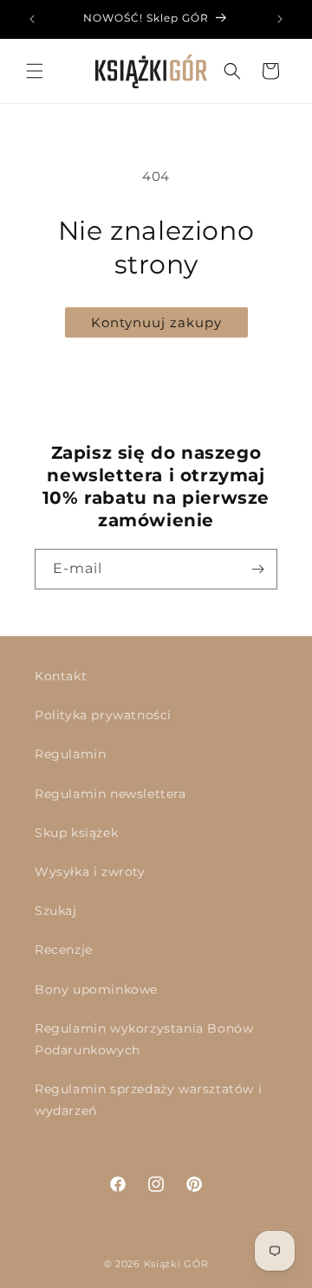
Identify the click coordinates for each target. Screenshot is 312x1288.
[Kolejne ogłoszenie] (280, 19)
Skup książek (76, 832)
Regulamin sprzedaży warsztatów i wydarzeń (148, 1099)
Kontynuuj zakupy (156, 322)
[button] (35, 71)
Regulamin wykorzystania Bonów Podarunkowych (144, 1039)
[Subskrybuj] (257, 569)
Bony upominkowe (96, 989)
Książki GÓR (176, 1264)
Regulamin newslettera (110, 794)
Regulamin (70, 754)
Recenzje (64, 949)
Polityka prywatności (103, 715)
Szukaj (56, 910)
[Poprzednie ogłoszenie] (32, 19)
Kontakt (61, 676)
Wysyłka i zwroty (90, 871)
